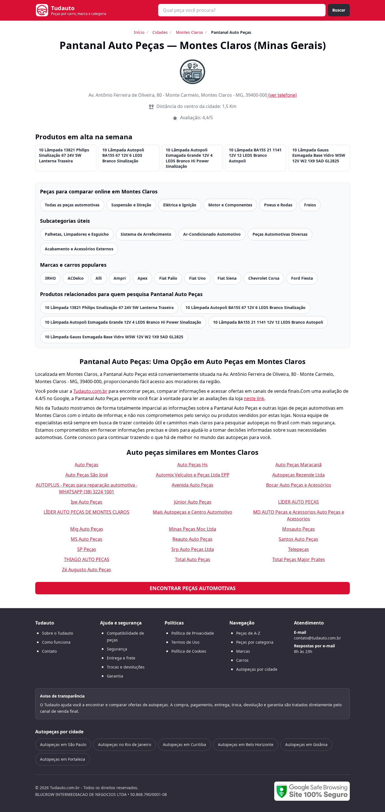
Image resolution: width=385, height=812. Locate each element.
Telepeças (298, 549)
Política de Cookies (188, 651)
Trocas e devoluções (126, 667)
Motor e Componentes (230, 205)
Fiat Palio (168, 278)
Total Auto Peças (192, 559)
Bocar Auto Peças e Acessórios (298, 485)
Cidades (160, 32)
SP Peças (86, 549)
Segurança (117, 649)
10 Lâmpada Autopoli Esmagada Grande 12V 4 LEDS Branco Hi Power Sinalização (189, 158)
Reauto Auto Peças (192, 539)
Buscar (338, 10)
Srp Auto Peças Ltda (192, 549)
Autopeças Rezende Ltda (298, 475)
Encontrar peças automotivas (193, 588)
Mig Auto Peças (86, 529)
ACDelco (76, 278)
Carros (242, 660)
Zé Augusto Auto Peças (86, 569)
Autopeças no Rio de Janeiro (124, 744)
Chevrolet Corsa (263, 278)
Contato (49, 651)
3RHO (50, 278)
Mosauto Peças (298, 529)
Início (139, 32)
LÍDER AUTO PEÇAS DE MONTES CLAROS (86, 512)
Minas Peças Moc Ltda (192, 529)
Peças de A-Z (248, 633)
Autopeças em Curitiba (184, 744)
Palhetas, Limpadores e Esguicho (77, 234)
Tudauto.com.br (90, 391)
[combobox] (242, 10)
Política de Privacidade (192, 633)
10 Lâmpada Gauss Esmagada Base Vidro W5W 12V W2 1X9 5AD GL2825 (318, 155)
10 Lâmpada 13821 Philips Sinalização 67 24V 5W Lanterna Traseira (64, 155)
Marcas (243, 651)
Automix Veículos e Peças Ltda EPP (192, 475)
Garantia (115, 676)
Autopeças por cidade (256, 669)
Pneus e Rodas (278, 205)
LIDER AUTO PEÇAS (298, 502)
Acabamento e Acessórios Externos (79, 248)
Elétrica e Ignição (179, 205)
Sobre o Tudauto (57, 633)
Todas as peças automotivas (72, 205)
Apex (142, 278)
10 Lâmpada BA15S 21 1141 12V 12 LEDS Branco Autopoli (255, 155)
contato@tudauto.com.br (317, 638)
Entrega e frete (121, 658)
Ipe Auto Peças (86, 502)
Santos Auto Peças (298, 539)
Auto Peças (86, 465)
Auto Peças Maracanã (298, 465)
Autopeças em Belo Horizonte (245, 744)
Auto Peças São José (86, 475)
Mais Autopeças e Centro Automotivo (192, 512)
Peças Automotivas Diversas (280, 234)
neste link (254, 398)
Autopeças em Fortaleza (62, 759)
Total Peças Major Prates (298, 559)
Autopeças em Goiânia (306, 744)
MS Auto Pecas (86, 539)
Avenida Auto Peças (192, 485)
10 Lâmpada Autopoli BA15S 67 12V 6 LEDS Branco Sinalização (123, 155)
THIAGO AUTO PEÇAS (86, 559)
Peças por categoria (254, 642)
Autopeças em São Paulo (63, 744)
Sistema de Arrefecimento (146, 234)
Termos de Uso (185, 642)
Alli (99, 278)
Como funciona (56, 642)
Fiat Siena (227, 278)
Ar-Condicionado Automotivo (212, 234)
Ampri (120, 278)
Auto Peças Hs (192, 465)
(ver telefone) (282, 95)
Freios (310, 205)
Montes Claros (189, 32)
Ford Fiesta (302, 278)
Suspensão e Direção (131, 205)
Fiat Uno (197, 278)
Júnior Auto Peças (192, 502)
